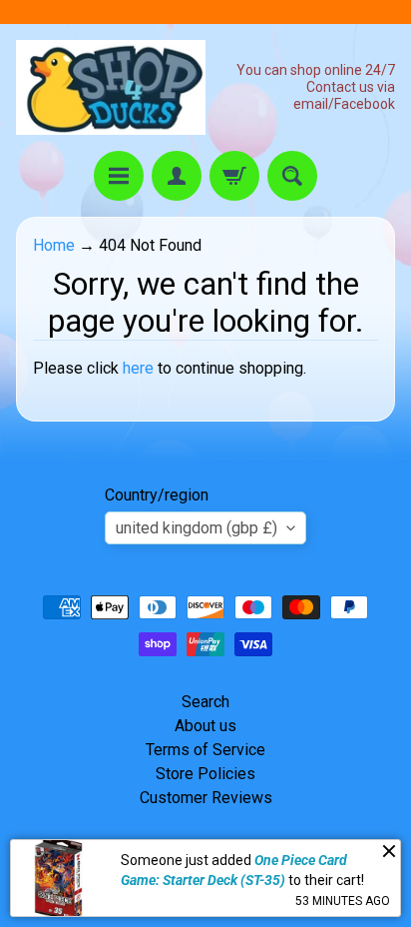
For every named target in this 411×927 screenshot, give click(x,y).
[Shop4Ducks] (111, 87)
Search (205, 701)
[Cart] (234, 176)
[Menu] (119, 176)
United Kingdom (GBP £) (196, 527)
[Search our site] (292, 176)
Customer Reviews (206, 797)
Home (54, 245)
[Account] (177, 176)
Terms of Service (205, 749)
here (138, 368)
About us (205, 725)
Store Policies (205, 773)
